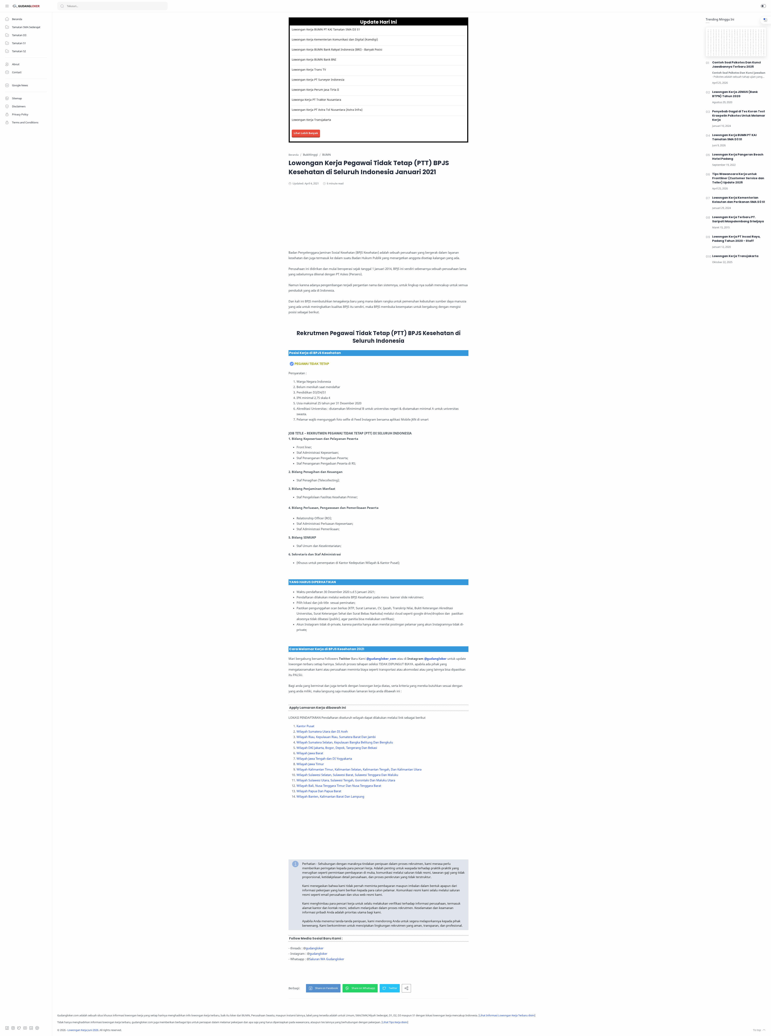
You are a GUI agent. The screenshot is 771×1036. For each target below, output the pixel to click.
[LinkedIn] (31, 1028)
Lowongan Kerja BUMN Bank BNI (314, 59)
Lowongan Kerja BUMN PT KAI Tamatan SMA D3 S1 (326, 29)
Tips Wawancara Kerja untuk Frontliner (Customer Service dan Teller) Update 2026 (738, 178)
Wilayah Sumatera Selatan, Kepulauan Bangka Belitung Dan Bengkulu (345, 742)
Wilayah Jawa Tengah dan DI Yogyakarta (324, 758)
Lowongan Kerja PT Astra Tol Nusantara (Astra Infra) (327, 110)
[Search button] (62, 6)
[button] (763, 6)
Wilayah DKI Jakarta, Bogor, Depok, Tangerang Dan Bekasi (337, 748)
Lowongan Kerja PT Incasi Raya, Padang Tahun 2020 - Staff (736, 239)
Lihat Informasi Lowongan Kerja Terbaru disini (506, 1015)
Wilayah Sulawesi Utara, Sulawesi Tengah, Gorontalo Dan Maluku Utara (346, 780)
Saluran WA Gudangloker (326, 959)
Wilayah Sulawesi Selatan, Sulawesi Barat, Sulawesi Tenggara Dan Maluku (347, 775)
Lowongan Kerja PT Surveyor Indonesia (318, 79)
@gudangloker (435, 659)
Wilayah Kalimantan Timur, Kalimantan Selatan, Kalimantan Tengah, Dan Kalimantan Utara (359, 769)
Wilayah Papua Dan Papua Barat (319, 791)
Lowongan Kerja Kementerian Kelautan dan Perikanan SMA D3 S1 (738, 200)
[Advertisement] (378, 222)
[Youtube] (25, 1028)
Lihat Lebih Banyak (306, 133)
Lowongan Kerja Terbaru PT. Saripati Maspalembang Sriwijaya (738, 219)
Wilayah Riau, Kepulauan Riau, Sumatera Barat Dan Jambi (336, 737)
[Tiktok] (37, 1028)
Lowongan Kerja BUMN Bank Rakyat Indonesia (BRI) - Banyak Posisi (337, 49)
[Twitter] (19, 1028)
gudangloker (314, 948)
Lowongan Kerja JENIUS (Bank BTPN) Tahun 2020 (735, 94)
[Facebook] (7, 1028)
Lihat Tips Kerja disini (394, 1022)
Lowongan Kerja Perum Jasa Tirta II (315, 90)
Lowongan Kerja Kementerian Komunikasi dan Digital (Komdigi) (335, 39)
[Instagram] (13, 1028)
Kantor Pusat (305, 726)
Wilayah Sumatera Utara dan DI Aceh (322, 731)
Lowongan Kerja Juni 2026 (82, 1030)
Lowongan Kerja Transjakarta (311, 120)
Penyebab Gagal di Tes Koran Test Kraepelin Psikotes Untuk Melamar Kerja (738, 115)
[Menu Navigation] (7, 6)
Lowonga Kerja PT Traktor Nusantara (316, 100)
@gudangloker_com (381, 659)
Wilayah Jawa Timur (310, 764)
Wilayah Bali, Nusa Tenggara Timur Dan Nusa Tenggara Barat (339, 786)
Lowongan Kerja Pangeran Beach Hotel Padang (737, 157)
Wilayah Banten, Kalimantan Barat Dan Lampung (330, 796)
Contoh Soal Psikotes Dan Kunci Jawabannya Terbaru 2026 (736, 64)
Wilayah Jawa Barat (310, 753)
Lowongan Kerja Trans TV (309, 69)
